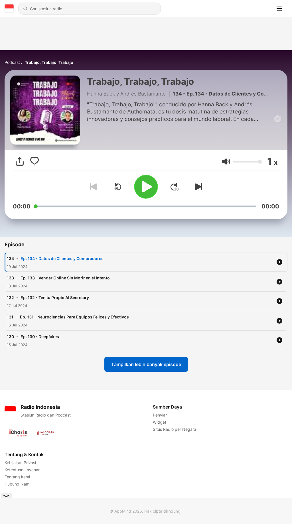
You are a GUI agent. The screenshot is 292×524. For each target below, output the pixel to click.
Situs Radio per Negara (174, 429)
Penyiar (160, 415)
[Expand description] (278, 119)
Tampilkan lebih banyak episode (146, 364)
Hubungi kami (17, 484)
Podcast (12, 62)
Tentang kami (17, 476)
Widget (159, 422)
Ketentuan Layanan (22, 469)
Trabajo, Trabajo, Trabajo (49, 62)
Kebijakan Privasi (20, 462)
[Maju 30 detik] (174, 186)
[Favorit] (34, 161)
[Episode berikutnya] (197, 186)
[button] (226, 161)
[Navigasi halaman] (279, 8)
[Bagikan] (19, 161)
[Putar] (146, 187)
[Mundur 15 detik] (117, 186)
